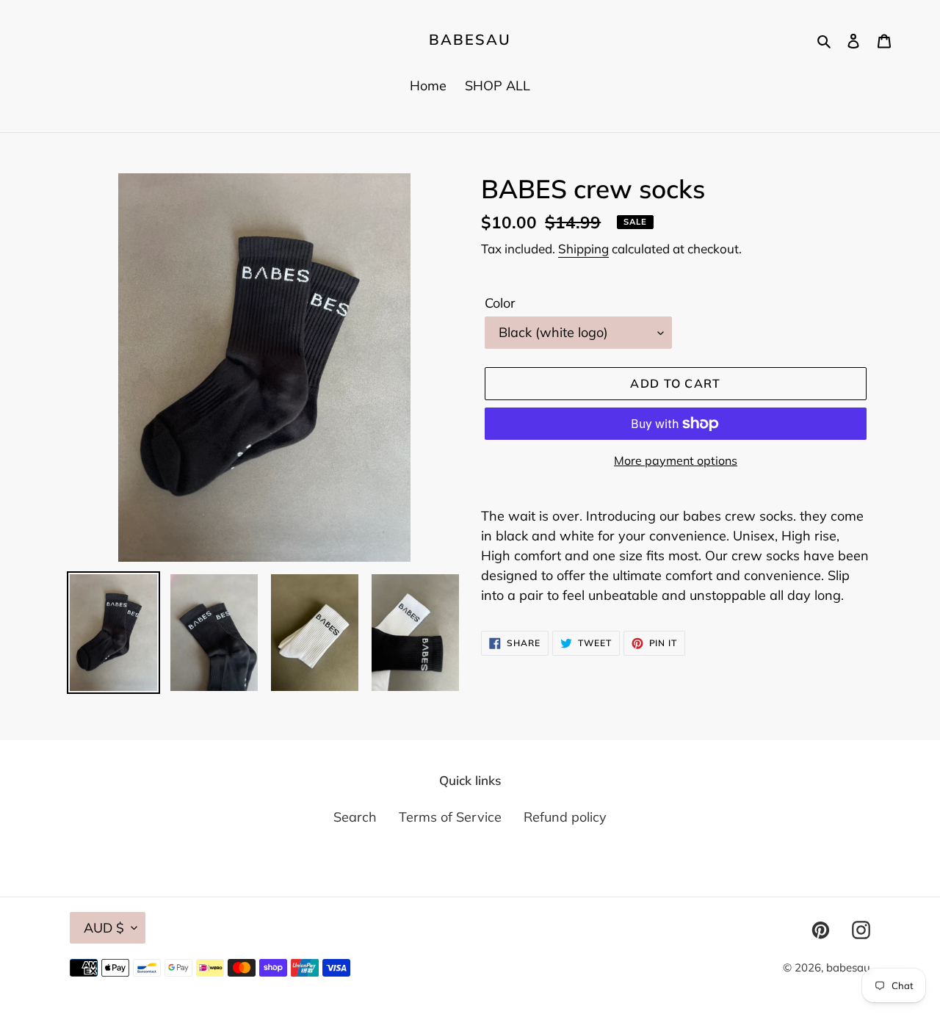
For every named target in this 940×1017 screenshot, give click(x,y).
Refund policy (565, 816)
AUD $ (104, 927)
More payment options (675, 460)
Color (500, 302)
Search (355, 816)
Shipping (583, 248)
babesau (470, 39)
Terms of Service (450, 816)
